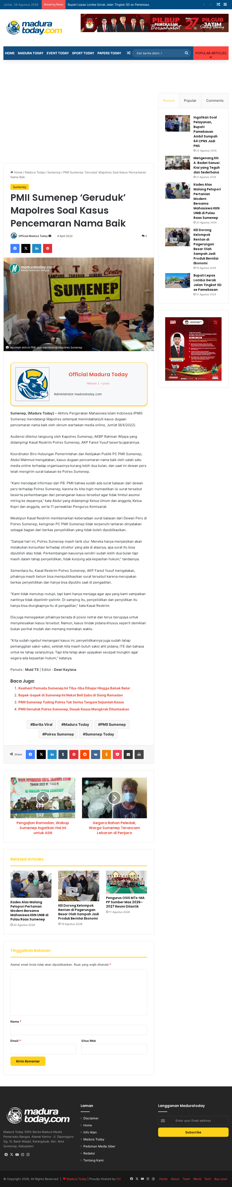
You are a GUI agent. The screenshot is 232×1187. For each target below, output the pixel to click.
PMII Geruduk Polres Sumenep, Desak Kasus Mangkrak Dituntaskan (73, 709)
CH (118, 1179)
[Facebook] (14, 248)
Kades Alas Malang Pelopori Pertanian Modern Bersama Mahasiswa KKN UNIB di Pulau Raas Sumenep (29, 911)
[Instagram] (22, 1154)
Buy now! (220, 1179)
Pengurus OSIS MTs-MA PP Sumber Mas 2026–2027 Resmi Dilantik (125, 902)
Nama (15, 1021)
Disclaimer (91, 1118)
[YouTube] (17, 1154)
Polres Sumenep (59, 734)
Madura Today (31, 53)
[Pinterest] (47, 248)
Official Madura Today (33, 236)
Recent (168, 100)
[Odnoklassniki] (106, 754)
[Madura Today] (38, 27)
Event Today (58, 53)
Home (10, 53)
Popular (190, 100)
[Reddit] (84, 754)
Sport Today (83, 53)
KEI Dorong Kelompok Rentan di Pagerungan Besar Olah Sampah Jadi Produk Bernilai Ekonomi (78, 912)
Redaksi (89, 1153)
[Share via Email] (128, 754)
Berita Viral (42, 724)
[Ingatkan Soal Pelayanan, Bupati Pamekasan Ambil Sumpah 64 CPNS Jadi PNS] (177, 123)
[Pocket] (117, 754)
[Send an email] (49, 236)
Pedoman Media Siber (99, 1146)
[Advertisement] (116, 74)
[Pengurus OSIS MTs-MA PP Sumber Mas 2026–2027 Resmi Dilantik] (126, 882)
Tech (207, 1179)
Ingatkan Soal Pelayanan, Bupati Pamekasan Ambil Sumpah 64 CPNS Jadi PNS (205, 131)
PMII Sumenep (113, 724)
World (197, 1179)
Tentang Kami (93, 1160)
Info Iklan (90, 1132)
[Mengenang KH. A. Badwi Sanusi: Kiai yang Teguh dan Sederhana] (177, 163)
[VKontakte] (95, 754)
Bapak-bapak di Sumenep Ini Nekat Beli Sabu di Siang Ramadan (70, 695)
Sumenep (54, 172)
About (175, 1179)
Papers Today (109, 53)
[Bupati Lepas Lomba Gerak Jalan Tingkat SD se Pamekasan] (177, 280)
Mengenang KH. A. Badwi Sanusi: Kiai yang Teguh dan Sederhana (206, 165)
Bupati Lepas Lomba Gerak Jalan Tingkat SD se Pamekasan (109, 4)
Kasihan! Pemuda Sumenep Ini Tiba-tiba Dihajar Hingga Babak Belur (74, 688)
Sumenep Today (99, 734)
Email (15, 1041)
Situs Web (88, 1041)
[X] (25, 248)
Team (186, 1179)
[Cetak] (139, 754)
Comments (215, 100)
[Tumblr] (63, 754)
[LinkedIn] (36, 248)
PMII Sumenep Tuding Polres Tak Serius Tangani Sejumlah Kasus (71, 702)
